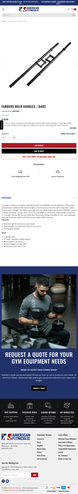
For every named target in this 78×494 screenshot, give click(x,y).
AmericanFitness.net (11, 490)
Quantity (5, 134)
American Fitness (14, 488)
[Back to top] (74, 425)
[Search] (73, 15)
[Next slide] (76, 65)
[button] (39, 198)
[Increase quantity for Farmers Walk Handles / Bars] (14, 138)
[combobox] (39, 15)
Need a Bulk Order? (39, 157)
